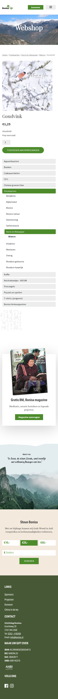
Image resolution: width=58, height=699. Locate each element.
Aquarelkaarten (11, 161)
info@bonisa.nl (16, 637)
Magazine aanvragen (29, 417)
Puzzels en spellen (13, 292)
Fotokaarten (14, 55)
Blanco (42, 55)
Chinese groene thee (14, 185)
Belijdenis (11, 195)
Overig (9, 255)
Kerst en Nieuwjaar (29, 55)
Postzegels (9, 286)
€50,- (43, 543)
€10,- (7, 543)
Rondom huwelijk (14, 267)
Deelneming (12, 219)
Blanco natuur (13, 213)
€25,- (25, 543)
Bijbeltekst (11, 201)
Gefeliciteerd (12, 225)
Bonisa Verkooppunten (15, 304)
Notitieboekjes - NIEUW (15, 280)
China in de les (11, 610)
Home (4, 55)
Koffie (7, 274)
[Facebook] (6, 685)
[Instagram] (12, 685)
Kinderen (10, 243)
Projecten (9, 600)
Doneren (35, 7)
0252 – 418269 (14, 634)
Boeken (7, 167)
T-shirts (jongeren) (13, 298)
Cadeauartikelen (12, 173)
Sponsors (9, 594)
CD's (6, 179)
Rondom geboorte (15, 261)
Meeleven (10, 249)
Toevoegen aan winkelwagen (23, 150)
